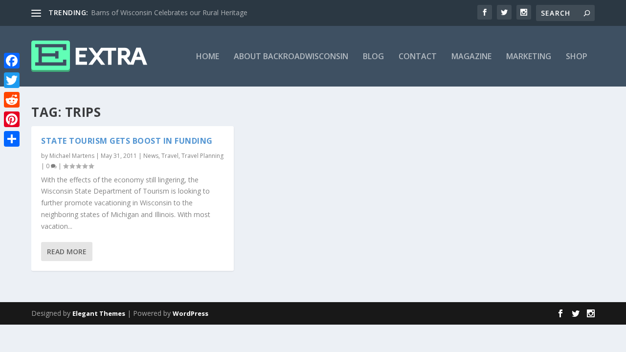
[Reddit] (12, 100)
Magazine (471, 57)
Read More (67, 251)
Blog (373, 57)
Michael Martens (71, 156)
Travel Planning (202, 156)
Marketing (528, 57)
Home (207, 57)
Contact (418, 57)
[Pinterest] (12, 119)
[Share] (12, 139)
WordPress (190, 313)
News (150, 156)
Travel (170, 156)
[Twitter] (12, 80)
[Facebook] (12, 60)
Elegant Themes (98, 313)
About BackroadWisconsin (291, 57)
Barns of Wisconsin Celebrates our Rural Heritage (169, 12)
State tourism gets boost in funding (127, 140)
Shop (576, 57)
